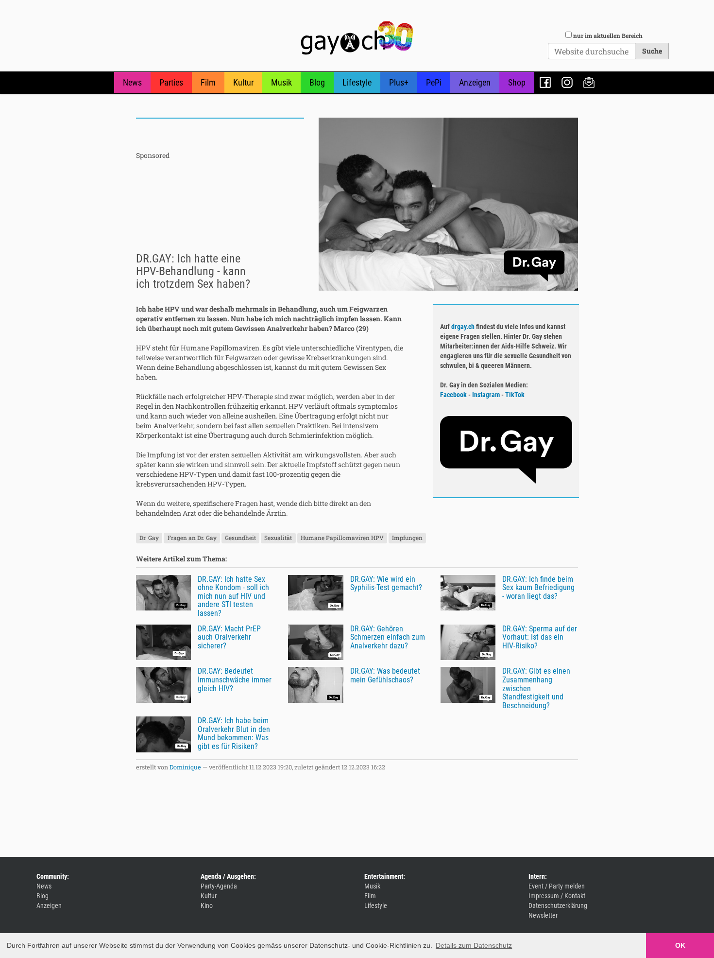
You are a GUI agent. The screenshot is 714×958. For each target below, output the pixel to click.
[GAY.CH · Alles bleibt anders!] (357, 38)
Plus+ (398, 82)
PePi (434, 82)
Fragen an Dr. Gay (192, 538)
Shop (517, 82)
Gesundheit (240, 538)
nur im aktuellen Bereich (608, 35)
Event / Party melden (556, 886)
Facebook (545, 82)
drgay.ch (463, 327)
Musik (281, 82)
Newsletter (589, 82)
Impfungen (407, 538)
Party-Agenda (219, 886)
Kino (207, 905)
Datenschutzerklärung (557, 905)
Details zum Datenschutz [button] (474, 945)
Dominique (185, 767)
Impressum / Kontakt (556, 896)
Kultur (243, 82)
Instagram (567, 82)
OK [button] (680, 945)
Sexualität (278, 538)
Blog (317, 82)
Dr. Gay (149, 538)
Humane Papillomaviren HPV (342, 538)
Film (208, 82)
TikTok (515, 395)
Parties (171, 82)
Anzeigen (475, 82)
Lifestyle (357, 82)
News (132, 82)
